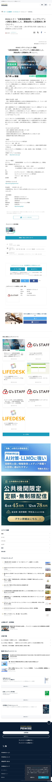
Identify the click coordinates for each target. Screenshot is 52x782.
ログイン (35, 269)
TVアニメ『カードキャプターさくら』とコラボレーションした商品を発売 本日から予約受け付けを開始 (24, 603)
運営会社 (3, 777)
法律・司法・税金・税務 (20, 249)
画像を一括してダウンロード (26, 237)
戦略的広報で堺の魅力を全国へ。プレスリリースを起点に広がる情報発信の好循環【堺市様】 (29, 627)
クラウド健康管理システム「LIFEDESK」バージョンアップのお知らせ (13, 378)
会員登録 (26, 732)
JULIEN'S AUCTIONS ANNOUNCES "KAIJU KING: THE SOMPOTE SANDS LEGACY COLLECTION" (30, 656)
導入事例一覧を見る (14, 629)
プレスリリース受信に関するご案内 (35, 275)
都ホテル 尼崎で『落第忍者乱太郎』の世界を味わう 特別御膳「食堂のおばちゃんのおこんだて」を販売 (24, 580)
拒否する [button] (32, 777)
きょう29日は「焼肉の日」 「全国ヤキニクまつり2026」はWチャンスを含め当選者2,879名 (22, 642)
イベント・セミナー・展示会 (14, 245)
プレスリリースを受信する (25, 742)
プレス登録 (18, 269)
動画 (2, 548)
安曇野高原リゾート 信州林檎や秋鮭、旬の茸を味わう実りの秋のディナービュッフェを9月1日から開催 (24, 597)
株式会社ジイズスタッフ (40, 43)
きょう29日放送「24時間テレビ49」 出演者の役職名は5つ (14, 640)
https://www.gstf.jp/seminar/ (11, 183)
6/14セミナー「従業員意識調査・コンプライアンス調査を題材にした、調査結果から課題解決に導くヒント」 (13, 355)
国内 (42, 4)
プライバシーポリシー (37, 767)
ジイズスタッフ (16, 11)
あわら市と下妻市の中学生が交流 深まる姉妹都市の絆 (16, 585)
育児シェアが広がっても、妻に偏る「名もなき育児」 (16, 613)
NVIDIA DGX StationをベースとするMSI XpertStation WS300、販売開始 (21, 608)
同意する (43, 777)
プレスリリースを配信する (25, 740)
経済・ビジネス (12, 249)
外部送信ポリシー (4, 773)
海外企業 (3, 551)
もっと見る (26, 434)
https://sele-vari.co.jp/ (15, 154)
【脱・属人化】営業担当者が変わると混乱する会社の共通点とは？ (23, 661)
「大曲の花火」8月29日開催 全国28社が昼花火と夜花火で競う (15, 645)
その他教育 (9, 11)
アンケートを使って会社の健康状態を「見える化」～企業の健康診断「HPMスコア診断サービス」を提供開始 (14, 401)
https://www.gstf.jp (31, 295)
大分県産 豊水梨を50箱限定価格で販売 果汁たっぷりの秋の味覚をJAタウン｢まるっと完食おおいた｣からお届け (24, 591)
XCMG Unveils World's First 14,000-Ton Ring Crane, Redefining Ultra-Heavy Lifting (23, 568)
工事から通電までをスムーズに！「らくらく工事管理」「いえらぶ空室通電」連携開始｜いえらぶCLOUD (29, 669)
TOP (4, 11)
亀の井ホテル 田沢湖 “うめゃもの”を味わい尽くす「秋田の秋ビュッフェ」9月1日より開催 (24, 574)
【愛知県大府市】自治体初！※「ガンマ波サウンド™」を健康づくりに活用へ (21, 562)
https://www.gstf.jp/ (19, 206)
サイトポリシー (4, 770)
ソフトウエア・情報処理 (30, 249)
